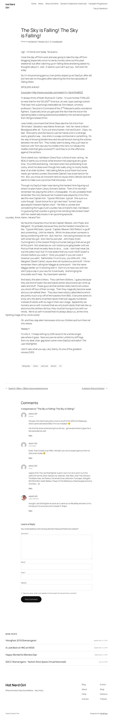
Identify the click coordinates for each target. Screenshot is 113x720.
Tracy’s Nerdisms (100, 8)
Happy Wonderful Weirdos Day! (21, 654)
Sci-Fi (47, 41)
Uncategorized (57, 41)
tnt (60, 366)
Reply (30, 435)
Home (33, 3)
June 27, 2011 (33, 413)
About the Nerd (51, 3)
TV (50, 41)
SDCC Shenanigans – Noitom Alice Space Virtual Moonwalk (36, 662)
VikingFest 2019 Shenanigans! (21, 640)
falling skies (26, 366)
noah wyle (44, 366)
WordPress (103, 713)
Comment (25, 533)
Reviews (41, 41)
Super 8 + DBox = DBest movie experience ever (28, 388)
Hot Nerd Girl (32, 41)
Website (23, 583)
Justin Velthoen (34, 499)
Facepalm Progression (98, 3)
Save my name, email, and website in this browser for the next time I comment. (50, 593)
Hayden (31, 416)
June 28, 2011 (33, 496)
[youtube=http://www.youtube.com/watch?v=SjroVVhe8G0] (52, 92)
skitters (53, 366)
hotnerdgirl (32, 446)
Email (23, 572)
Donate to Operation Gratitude (73, 3)
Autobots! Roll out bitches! (93, 388)
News (40, 3)
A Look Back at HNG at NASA (20, 647)
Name (23, 562)
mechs (35, 366)
